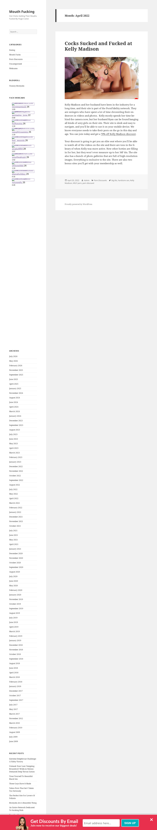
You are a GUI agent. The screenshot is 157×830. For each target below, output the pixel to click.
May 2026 (13, 361)
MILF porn (77, 183)
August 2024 (14, 397)
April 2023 (13, 448)
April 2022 (13, 498)
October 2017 (15, 695)
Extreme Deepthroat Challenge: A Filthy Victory (22, 760)
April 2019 (13, 627)
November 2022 (16, 471)
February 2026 (15, 365)
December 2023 (16, 420)
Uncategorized (15, 64)
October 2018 (15, 654)
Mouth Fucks (15, 54)
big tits (114, 180)
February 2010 (15, 727)
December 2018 (16, 645)
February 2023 (15, 457)
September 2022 (16, 480)
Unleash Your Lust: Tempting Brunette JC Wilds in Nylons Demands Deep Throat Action (22, 769)
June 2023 (13, 439)
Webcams (13, 68)
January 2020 (15, 594)
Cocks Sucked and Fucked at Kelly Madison (98, 46)
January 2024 (15, 416)
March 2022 (14, 503)
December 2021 (16, 516)
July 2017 (13, 704)
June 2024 (13, 402)
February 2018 (15, 681)
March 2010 (14, 723)
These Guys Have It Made (20, 783)
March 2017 (14, 714)
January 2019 (15, 640)
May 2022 (13, 494)
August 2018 (14, 663)
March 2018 (14, 677)
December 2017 (16, 691)
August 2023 (14, 429)
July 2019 (13, 617)
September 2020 (16, 567)
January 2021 (15, 549)
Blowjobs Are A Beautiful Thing (22, 803)
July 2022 (13, 489)
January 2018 (15, 686)
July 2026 (13, 356)
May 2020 (13, 585)
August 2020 (14, 572)
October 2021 (15, 526)
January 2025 (15, 388)
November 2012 (16, 718)
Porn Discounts (16, 59)
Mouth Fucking (21, 11)
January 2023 (15, 462)
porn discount (88, 183)
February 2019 (15, 636)
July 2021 (13, 530)
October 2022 (15, 475)
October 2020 (15, 562)
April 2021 (13, 544)
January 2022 (15, 512)
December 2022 (16, 466)
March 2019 (14, 631)
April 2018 (13, 672)
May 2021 (13, 539)
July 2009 (13, 737)
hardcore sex (123, 180)
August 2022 (14, 485)
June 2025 (13, 379)
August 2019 (14, 613)
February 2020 (15, 590)
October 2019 (15, 604)
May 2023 (13, 443)
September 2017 (16, 700)
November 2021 (16, 521)
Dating (12, 50)
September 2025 (16, 374)
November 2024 (16, 393)
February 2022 (15, 507)
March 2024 (14, 411)
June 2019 (13, 622)
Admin (86, 180)
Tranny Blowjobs (16, 86)
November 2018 (16, 649)
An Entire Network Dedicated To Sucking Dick (21, 808)
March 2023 (14, 452)
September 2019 (16, 608)
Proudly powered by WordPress (78, 204)
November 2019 (16, 599)
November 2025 (16, 370)
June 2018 (13, 668)
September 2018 (16, 659)
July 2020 (13, 576)
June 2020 (13, 581)
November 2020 (16, 558)
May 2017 (13, 709)
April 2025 (13, 384)
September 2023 (16, 425)
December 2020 (16, 553)
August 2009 (14, 732)
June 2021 (13, 535)
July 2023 (13, 434)
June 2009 (13, 741)
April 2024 (13, 407)
